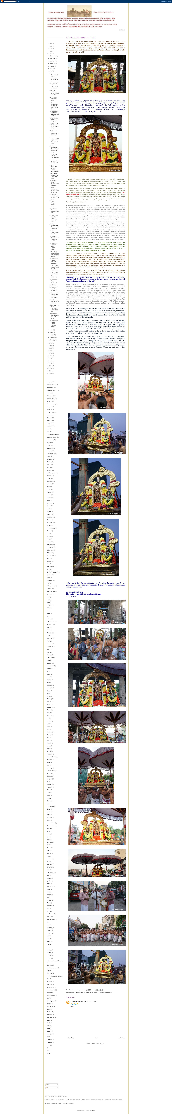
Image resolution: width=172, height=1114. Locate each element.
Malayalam (49, 759)
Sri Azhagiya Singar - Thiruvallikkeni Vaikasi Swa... (54, 183)
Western (49, 1025)
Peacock (49, 812)
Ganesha (49, 743)
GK (47, 429)
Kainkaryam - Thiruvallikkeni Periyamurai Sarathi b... (54, 238)
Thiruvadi (49, 864)
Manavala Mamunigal (52, 572)
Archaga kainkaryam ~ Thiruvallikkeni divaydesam (54, 148)
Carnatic (49, 495)
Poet (48, 908)
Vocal (48, 870)
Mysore (48, 809)
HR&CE (49, 958)
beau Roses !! (53, 285)
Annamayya (50, 933)
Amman (49, 798)
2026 (50, 43)
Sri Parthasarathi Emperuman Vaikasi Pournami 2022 (54, 155)
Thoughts (49, 420)
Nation (48, 660)
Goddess (49, 952)
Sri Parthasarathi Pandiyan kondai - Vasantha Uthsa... (54, 246)
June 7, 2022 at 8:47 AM (90, 1001)
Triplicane (101, 992)
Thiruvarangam (50, 1017)
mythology (49, 768)
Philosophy (49, 905)
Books (48, 748)
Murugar (49, 847)
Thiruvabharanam (51, 919)
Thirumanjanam (51, 591)
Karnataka (49, 643)
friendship (49, 1039)
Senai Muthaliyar (51, 995)
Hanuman (49, 514)
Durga (48, 892)
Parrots (48, 762)
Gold (48, 803)
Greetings (49, 900)
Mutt (48, 682)
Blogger (93, 1110)
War (48, 737)
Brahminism (50, 707)
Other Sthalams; (51, 528)
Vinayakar (49, 715)
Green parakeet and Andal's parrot (53, 99)
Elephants (49, 481)
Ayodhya (49, 881)
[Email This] (96, 990)
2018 (50, 350)
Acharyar (49, 406)
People (48, 442)
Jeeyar (48, 693)
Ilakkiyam (49, 467)
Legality (49, 679)
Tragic (48, 613)
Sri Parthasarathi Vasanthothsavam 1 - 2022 (54, 289)
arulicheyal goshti (51, 473)
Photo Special (50, 398)
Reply (72, 1006)
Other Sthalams (50, 555)
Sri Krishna (49, 459)
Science (48, 525)
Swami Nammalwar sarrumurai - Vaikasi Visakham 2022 (54, 168)
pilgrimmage (50, 927)
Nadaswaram (50, 657)
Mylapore (49, 553)
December (53, 56)
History (77, 992)
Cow (48, 539)
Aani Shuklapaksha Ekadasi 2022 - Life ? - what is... (54, 105)
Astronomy (49, 580)
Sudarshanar (50, 1006)
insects (48, 1045)
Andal (48, 445)
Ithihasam (49, 448)
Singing (49, 704)
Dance (48, 723)
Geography (49, 787)
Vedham (49, 746)
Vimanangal (50, 776)
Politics (48, 674)
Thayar (48, 735)
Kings (48, 696)
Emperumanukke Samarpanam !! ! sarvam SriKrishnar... (54, 295)
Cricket (48, 721)
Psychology (49, 984)
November (53, 58)
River (48, 627)
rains (48, 677)
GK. (48, 533)
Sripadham (49, 732)
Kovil (48, 393)
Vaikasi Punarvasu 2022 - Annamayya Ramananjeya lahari (54, 308)
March (52, 335)
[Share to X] (99, 990)
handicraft (49, 1042)
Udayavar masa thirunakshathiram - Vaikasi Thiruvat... (54, 316)
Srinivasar (49, 858)
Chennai (49, 751)
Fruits (48, 839)
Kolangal (49, 575)
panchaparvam (50, 872)
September (53, 63)
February (52, 337)
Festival (72, 992)
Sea (47, 616)
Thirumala (49, 531)
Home (96, 1038)
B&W (48, 936)
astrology (49, 1031)
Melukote (49, 632)
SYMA (48, 814)
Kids (48, 583)
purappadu (49, 779)
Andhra (48, 619)
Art (47, 718)
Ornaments (49, 646)
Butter (48, 883)
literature (49, 503)
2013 (50, 363)
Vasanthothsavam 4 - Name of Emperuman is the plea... (54, 126)
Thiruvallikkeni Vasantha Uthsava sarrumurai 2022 (54, 218)
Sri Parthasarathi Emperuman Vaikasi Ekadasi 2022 (54, 211)
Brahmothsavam (51, 621)
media (48, 1053)
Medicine (49, 663)
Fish (48, 836)
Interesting (82, 992)
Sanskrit (49, 561)
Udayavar (49, 492)
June (51, 71)
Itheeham (49, 417)
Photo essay (49, 395)
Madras (48, 790)
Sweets (48, 861)
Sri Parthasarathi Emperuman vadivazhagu (54, 281)
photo (48, 925)
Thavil (48, 1009)
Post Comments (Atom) (99, 1043)
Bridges (48, 831)
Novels (48, 792)
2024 (50, 48)
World (48, 508)
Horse (48, 564)
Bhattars (49, 801)
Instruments (49, 773)
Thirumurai (49, 1014)
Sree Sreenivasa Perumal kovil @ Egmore (54, 119)
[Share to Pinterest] (102, 990)
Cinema (48, 506)
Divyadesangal (50, 412)
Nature (48, 970)
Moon (48, 558)
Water (48, 652)
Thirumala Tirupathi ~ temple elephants (53, 204)
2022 (50, 54)
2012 (50, 366)
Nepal (48, 850)
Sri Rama (49, 470)
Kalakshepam (50, 453)
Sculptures (49, 817)
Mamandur (49, 842)
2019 (50, 348)
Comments (50, 1087)
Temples (49, 594)
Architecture (50, 547)
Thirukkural (50, 1012)
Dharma (49, 944)
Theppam (49, 519)
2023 (50, 51)
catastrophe (49, 1034)
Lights (48, 602)
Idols (48, 608)
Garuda (48, 489)
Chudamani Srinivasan (77, 1001)
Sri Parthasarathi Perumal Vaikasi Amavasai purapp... (54, 323)
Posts (48, 1084)
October (52, 61)
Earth (48, 947)
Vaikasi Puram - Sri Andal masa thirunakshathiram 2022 (54, 254)
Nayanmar (49, 973)
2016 (50, 355)
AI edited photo (51, 770)
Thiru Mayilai (50, 566)
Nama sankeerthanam (52, 967)
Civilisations (50, 886)
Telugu (48, 765)
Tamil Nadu (50, 916)
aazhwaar (49, 401)
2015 (50, 358)
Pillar (48, 979)
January (52, 340)
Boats (48, 938)
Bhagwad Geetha (51, 825)
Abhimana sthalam (51, 434)
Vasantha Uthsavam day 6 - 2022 (54, 232)
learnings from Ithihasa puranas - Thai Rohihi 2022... (54, 133)
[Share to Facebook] (101, 990)
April (51, 332)
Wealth (48, 1023)
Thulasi (48, 1020)
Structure (49, 1003)
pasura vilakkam (51, 823)
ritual (48, 875)
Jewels (48, 610)
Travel (48, 500)
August (52, 66)
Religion (49, 497)
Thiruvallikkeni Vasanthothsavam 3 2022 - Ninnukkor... (54, 268)
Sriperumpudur (50, 1001)
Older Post (121, 1038)
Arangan (49, 878)
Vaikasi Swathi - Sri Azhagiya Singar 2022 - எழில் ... (54, 176)
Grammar (49, 955)
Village (48, 820)
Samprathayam (50, 987)
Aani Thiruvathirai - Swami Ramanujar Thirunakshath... (54, 77)
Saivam (48, 478)
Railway (49, 853)
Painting (49, 701)
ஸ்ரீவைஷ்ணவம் (109, 992)
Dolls (48, 641)
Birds (48, 569)
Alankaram (49, 426)
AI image (49, 930)
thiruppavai (49, 685)
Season (87, 992)
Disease (48, 456)
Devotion (49, 588)
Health (48, 726)
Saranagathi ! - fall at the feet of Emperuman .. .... (54, 197)
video (48, 431)
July (51, 68)
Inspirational (50, 965)
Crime (48, 630)
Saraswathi (49, 992)
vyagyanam (49, 638)
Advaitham (49, 784)
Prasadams (49, 981)
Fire (48, 897)
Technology (49, 668)
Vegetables (49, 867)
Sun (48, 599)
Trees (48, 712)
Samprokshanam (51, 990)
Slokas (48, 649)
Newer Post (70, 1038)
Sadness (49, 911)
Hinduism (49, 451)
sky (47, 781)
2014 (50, 360)
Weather (49, 655)
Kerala (48, 597)
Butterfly (49, 941)
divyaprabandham (51, 390)
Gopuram (49, 511)
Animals (49, 605)
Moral (48, 845)
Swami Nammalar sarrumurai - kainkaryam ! (54, 161)
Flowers (49, 475)
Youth (48, 1028)
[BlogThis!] (97, 990)
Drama (48, 834)
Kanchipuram (50, 666)
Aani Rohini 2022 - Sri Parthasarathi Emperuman (54, 85)
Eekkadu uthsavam (51, 757)
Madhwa (49, 699)
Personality (49, 517)
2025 (50, 46)
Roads (48, 856)
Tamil (48, 464)
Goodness (49, 484)
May (51, 330)
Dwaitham (49, 754)
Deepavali (49, 688)
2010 (50, 371)
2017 (50, 353)
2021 (50, 343)
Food (48, 690)
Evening (49, 949)
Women (48, 740)
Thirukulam (50, 544)
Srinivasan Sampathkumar (78, 989)
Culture (48, 889)
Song (48, 998)
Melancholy (49, 624)
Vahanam (49, 415)
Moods (48, 903)
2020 (50, 345)
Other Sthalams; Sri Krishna (54, 976)
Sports (48, 795)
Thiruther (49, 462)
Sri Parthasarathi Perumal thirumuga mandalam (54, 261)
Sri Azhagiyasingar (51, 437)
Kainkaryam (50, 440)
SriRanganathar (50, 586)
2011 (50, 368)
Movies (48, 710)
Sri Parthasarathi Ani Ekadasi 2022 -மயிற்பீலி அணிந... (54, 113)
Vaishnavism (50, 550)
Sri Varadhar (50, 522)
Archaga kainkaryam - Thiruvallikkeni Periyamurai (54, 226)
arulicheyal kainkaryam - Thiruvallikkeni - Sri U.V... (54, 92)
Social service (50, 914)
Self (48, 729)
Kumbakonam (50, 806)
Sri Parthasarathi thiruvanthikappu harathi (54, 301)
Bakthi (48, 671)
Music (48, 486)
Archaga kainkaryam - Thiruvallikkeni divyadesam (54, 190)
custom (48, 1036)
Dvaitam (49, 894)
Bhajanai (49, 828)
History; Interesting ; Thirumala (55, 960)
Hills (48, 635)
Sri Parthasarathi (94, 992)
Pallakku (49, 542)
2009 (50, 373)
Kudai (48, 577)
